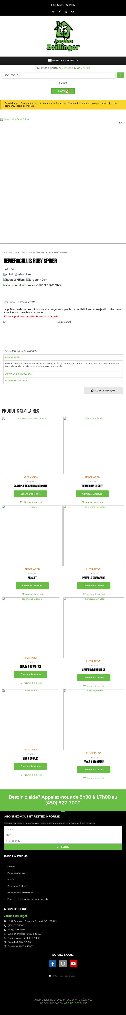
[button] (65, 61)
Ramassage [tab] (12, 357)
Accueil (7, 252)
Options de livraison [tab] (18, 374)
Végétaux (19, 252)
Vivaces (31, 252)
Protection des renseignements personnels (27, 899)
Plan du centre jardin (17, 873)
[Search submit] (120, 75)
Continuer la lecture (31, 493)
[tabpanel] (63, 365)
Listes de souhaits (63, 5)
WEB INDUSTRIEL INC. (76, 1003)
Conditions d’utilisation (18, 886)
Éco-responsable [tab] (16, 380)
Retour (10, 879)
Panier (63, 83)
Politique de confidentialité (20, 892)
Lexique (11, 866)
